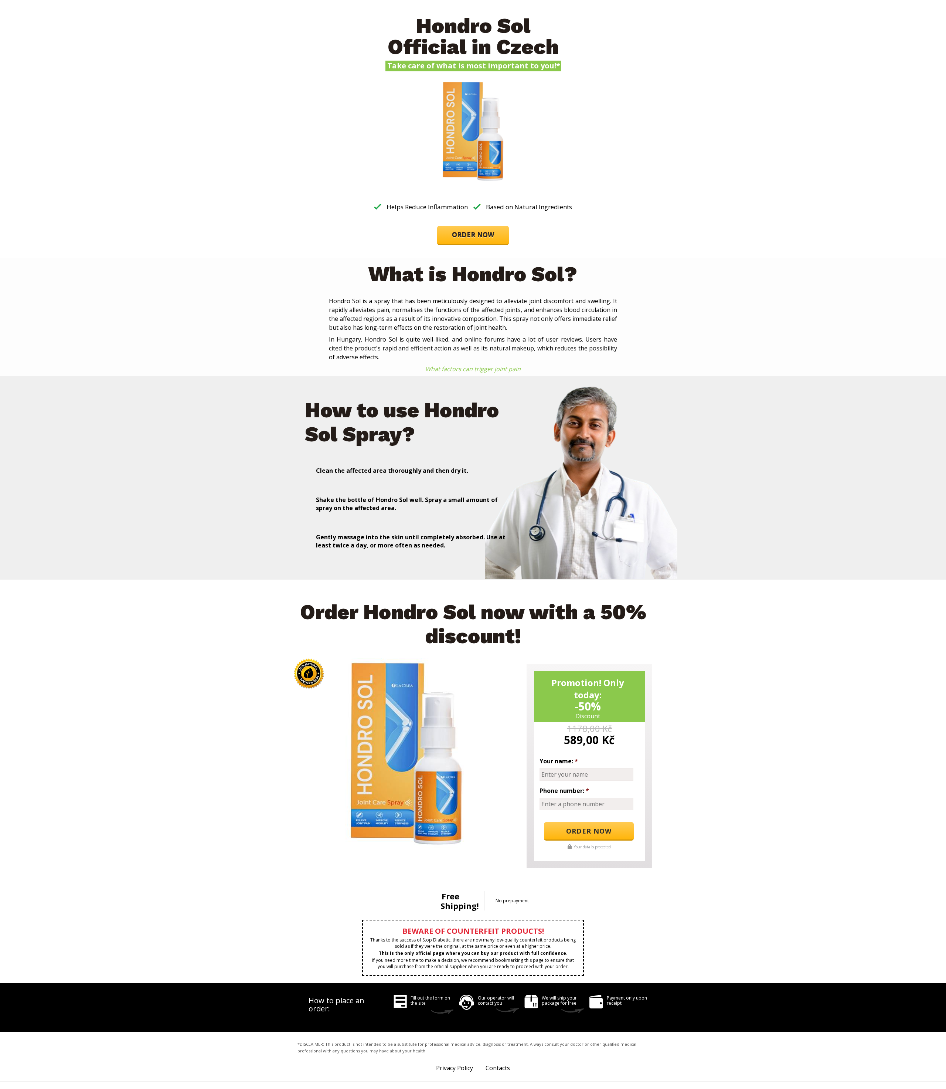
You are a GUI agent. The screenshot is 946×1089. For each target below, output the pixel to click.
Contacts (498, 1068)
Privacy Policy (454, 1068)
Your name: (559, 761)
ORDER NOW (473, 234)
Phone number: (564, 790)
